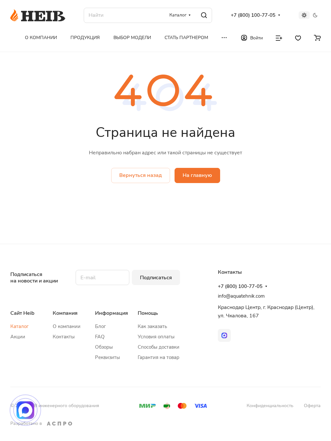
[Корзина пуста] (317, 37)
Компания (65, 313)
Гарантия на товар (158, 357)
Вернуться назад (140, 175)
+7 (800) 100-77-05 (253, 15)
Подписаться (156, 277)
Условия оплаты (156, 336)
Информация (111, 313)
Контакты (64, 336)
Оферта (312, 406)
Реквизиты (107, 357)
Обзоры (104, 347)
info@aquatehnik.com (241, 296)
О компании (66, 326)
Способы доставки (158, 347)
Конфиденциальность (270, 406)
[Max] (224, 335)
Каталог (19, 326)
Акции (17, 336)
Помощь (148, 313)
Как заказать (152, 326)
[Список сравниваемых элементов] (279, 37)
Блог (100, 326)
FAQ (100, 336)
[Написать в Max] (25, 410)
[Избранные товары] (298, 37)
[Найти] (204, 15)
